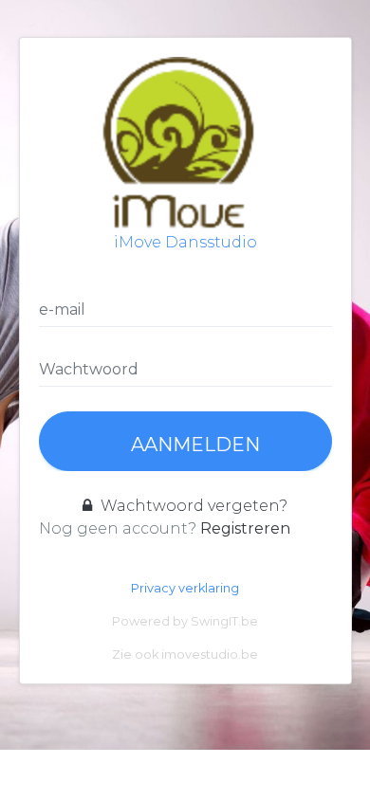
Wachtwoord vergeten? (192, 506)
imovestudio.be (209, 654)
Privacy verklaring (185, 588)
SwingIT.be (224, 621)
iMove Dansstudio (185, 242)
